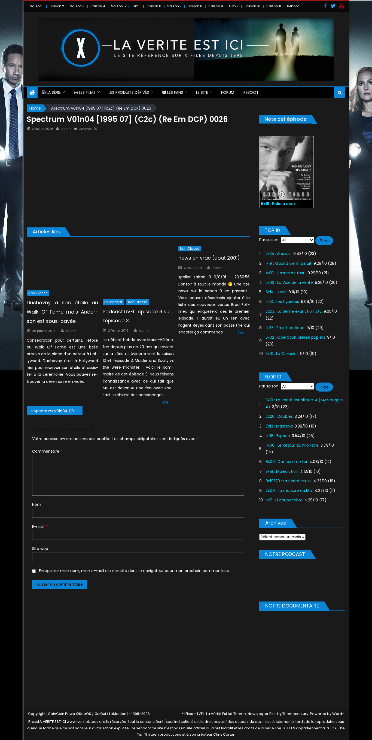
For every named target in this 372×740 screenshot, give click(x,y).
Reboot (293, 6)
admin (66, 129)
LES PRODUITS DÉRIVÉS (129, 92)
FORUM (227, 92)
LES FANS (174, 92)
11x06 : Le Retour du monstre (292, 445)
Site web (40, 548)
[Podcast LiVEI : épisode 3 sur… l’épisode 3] (138, 269)
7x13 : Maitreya (279, 426)
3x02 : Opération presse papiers (295, 337)
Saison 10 (252, 6)
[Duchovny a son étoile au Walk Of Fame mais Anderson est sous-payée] (62, 264)
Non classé (37, 293)
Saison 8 (195, 6)
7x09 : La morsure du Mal (289, 490)
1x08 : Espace (278, 435)
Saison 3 (77, 6)
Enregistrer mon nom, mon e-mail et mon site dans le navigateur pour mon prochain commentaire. (134, 570)
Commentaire (47, 451)
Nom (38, 504)
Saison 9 (215, 6)
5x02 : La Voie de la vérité (289, 282)
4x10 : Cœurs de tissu (286, 273)
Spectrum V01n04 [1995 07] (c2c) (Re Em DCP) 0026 (58, 411)
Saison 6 (154, 6)
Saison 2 (57, 6)
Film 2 (234, 6)
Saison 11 (273, 6)
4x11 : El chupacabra (284, 500)
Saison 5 (118, 6)
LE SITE (202, 92)
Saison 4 (97, 6)
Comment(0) (88, 129)
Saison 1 (37, 6)
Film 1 (136, 6)
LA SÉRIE (53, 92)
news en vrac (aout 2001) (209, 257)
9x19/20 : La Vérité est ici (289, 481)
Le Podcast (113, 302)
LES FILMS (87, 92)
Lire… (166, 402)
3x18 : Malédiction (282, 471)
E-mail (39, 526)
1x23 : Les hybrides (282, 301)
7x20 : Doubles (279, 416)
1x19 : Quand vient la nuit (289, 263)
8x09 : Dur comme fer (286, 461)
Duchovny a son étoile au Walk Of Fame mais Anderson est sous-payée (62, 311)
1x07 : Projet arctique (285, 327)
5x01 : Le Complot (282, 353)
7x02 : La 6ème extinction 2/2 (294, 311)
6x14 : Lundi (276, 292)
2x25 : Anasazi (278, 253)
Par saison (268, 239)
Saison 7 (174, 6)
